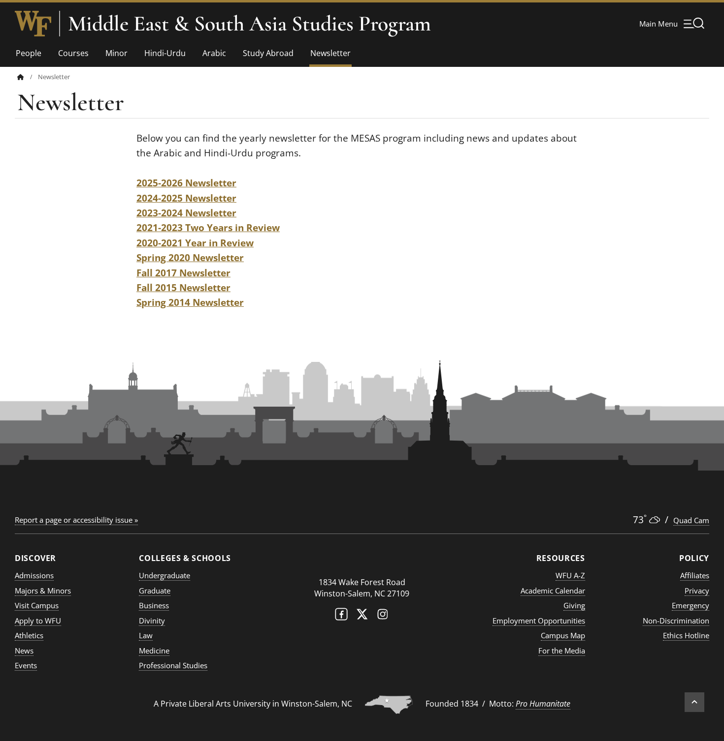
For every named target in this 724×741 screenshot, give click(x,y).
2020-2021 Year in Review (195, 243)
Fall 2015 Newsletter (183, 287)
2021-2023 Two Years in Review (208, 227)
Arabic (214, 53)
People (28, 53)
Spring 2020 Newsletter (190, 257)
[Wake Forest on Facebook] (341, 616)
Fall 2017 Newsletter (183, 273)
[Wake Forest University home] (33, 23)
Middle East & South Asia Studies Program (249, 23)
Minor (116, 53)
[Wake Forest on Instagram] (383, 616)
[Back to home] (20, 77)
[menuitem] (27, 77)
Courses (73, 53)
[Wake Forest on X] (362, 616)
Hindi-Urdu (165, 53)
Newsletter (330, 53)
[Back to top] (694, 702)
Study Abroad (268, 53)
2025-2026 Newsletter (186, 183)
